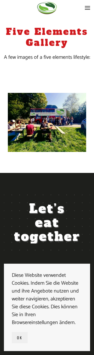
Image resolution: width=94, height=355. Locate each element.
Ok (19, 337)
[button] (87, 8)
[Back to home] (47, 8)
